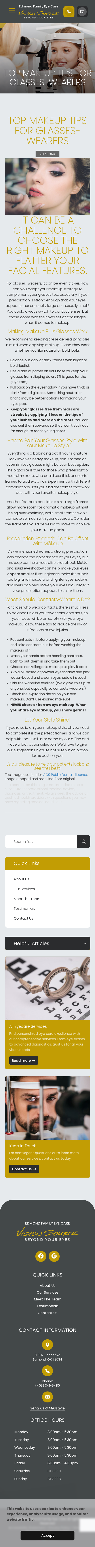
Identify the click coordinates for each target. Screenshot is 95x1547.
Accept (47, 1535)
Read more (21, 1060)
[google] (54, 1256)
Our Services (24, 889)
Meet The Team (27, 898)
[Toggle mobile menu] (12, 10)
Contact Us (23, 918)
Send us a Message (47, 1408)
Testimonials (24, 908)
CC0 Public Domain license (65, 774)
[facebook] (40, 1256)
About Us (21, 879)
